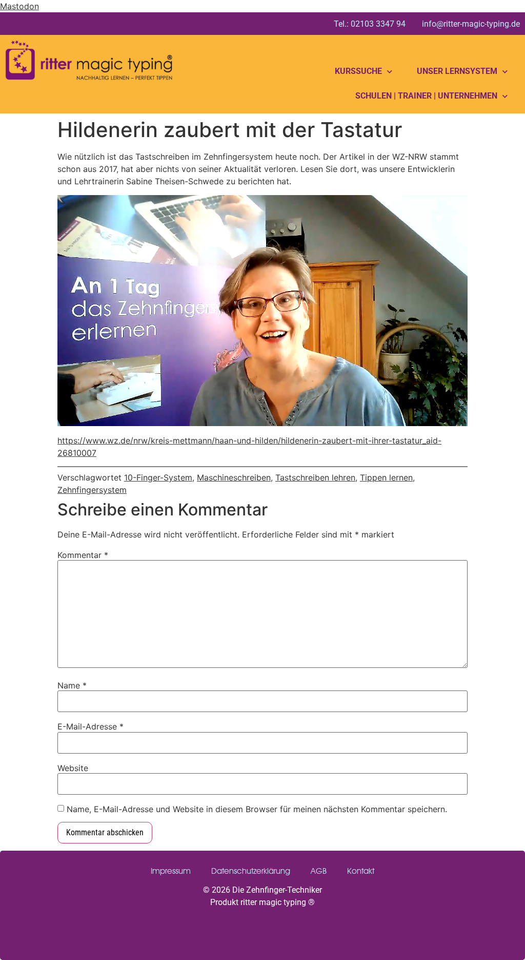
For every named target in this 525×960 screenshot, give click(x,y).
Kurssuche (358, 71)
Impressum (171, 871)
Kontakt (360, 871)
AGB (319, 871)
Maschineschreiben (234, 477)
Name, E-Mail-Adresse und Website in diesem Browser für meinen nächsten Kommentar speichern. (257, 809)
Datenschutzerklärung (250, 871)
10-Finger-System (158, 477)
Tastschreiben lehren (315, 477)
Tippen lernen (386, 477)
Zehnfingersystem (92, 490)
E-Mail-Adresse (90, 726)
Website (72, 768)
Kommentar (82, 555)
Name (72, 685)
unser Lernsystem (457, 71)
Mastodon (19, 6)
